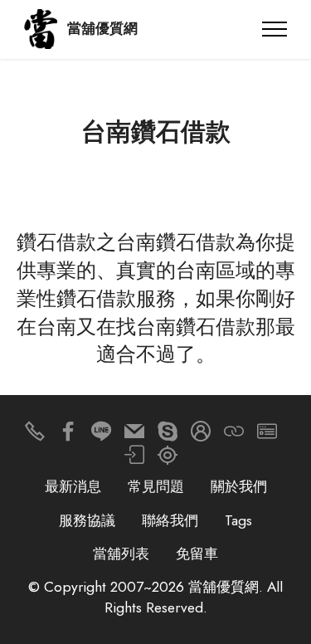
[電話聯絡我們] (35, 435)
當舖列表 (121, 553)
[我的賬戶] (134, 459)
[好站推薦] (234, 435)
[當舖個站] (267, 435)
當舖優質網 (102, 29)
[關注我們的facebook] (68, 435)
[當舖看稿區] (167, 459)
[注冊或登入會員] (201, 435)
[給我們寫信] (134, 435)
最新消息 (73, 486)
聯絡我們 (170, 520)
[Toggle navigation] (275, 29)
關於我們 (239, 486)
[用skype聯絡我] (167, 435)
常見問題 (156, 486)
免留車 (197, 553)
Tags (238, 520)
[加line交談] (101, 435)
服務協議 (87, 520)
